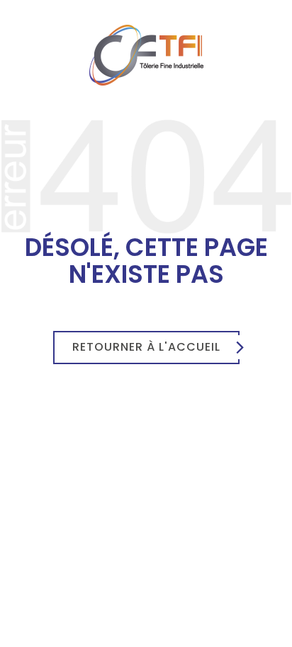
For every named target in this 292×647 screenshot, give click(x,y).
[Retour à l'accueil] (146, 55)
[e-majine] (146, 175)
